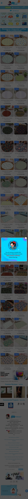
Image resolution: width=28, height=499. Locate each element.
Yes (16, 257)
